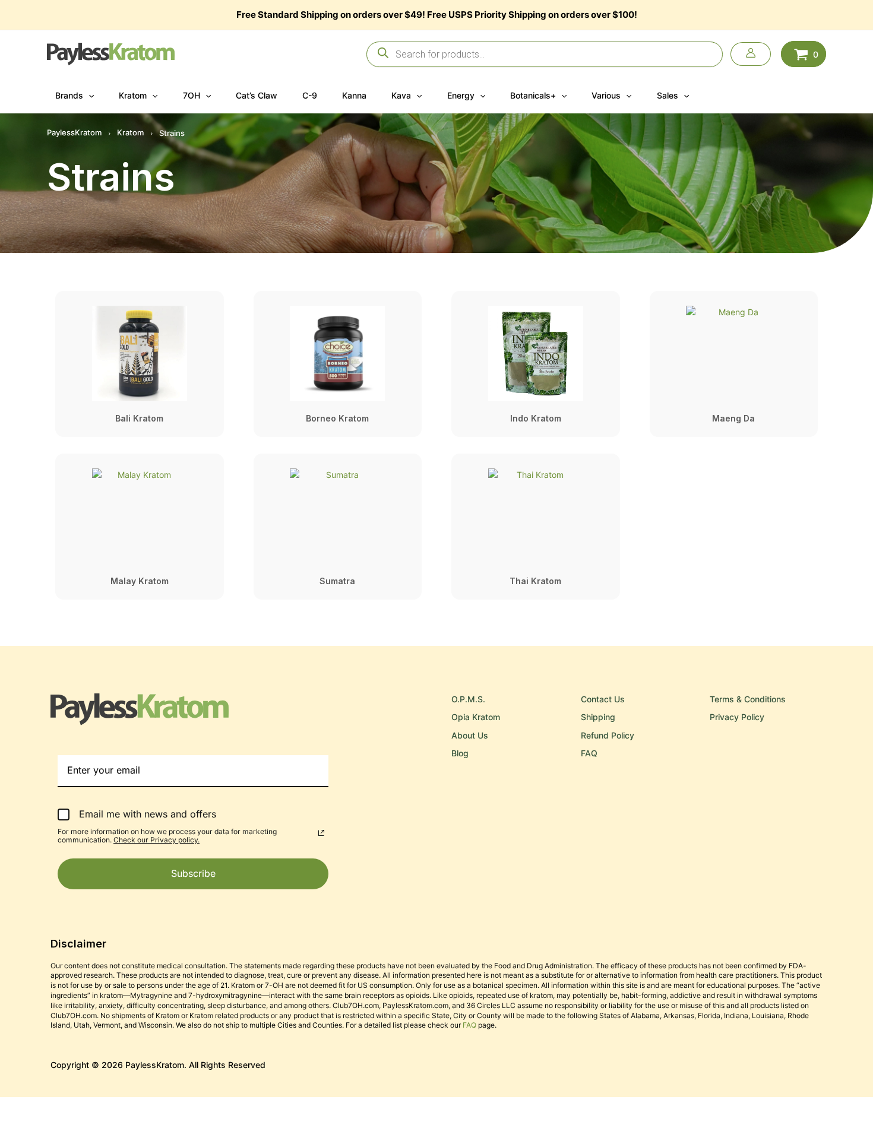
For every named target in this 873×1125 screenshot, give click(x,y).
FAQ (589, 753)
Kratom (130, 132)
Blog (460, 753)
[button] (88, 95)
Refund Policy (607, 735)
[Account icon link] (750, 54)
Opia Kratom (475, 717)
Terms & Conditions (748, 699)
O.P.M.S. (468, 699)
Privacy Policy (737, 717)
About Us (469, 735)
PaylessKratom (74, 132)
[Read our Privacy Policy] (321, 833)
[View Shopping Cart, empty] (803, 53)
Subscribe (193, 873)
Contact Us (603, 699)
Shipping (598, 717)
